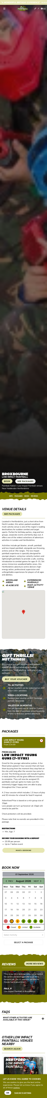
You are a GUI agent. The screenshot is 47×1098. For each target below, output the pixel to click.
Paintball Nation (9, 485)
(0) (44, 9)
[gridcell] (6, 892)
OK (7, 1092)
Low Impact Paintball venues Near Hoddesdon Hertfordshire (22, 487)
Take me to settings (22, 1093)
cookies (16, 1087)
